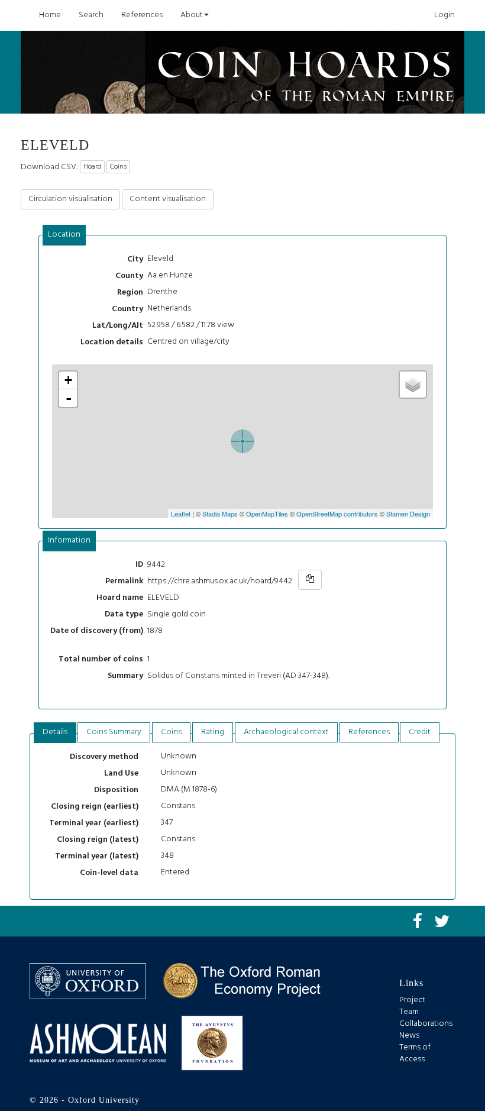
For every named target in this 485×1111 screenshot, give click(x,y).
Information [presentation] (69, 540)
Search (91, 15)
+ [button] (68, 380)
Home (50, 15)
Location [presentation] (64, 234)
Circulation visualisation (70, 199)
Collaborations (425, 1024)
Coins (118, 167)
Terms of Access (415, 1053)
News (409, 1035)
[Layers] (413, 385)
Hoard (92, 167)
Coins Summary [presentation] (113, 732)
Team (409, 1012)
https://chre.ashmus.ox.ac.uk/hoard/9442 (219, 581)
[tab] (64, 235)
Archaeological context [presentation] (286, 732)
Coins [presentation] (171, 732)
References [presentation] (369, 732)
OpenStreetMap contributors (337, 513)
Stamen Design (408, 513)
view (225, 325)
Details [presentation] (55, 732)
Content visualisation (168, 199)
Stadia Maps (220, 513)
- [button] (68, 398)
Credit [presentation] (420, 732)
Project (412, 1000)
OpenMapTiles (267, 513)
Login (444, 15)
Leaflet (180, 513)
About (191, 15)
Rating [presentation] (212, 732)
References (142, 15)
